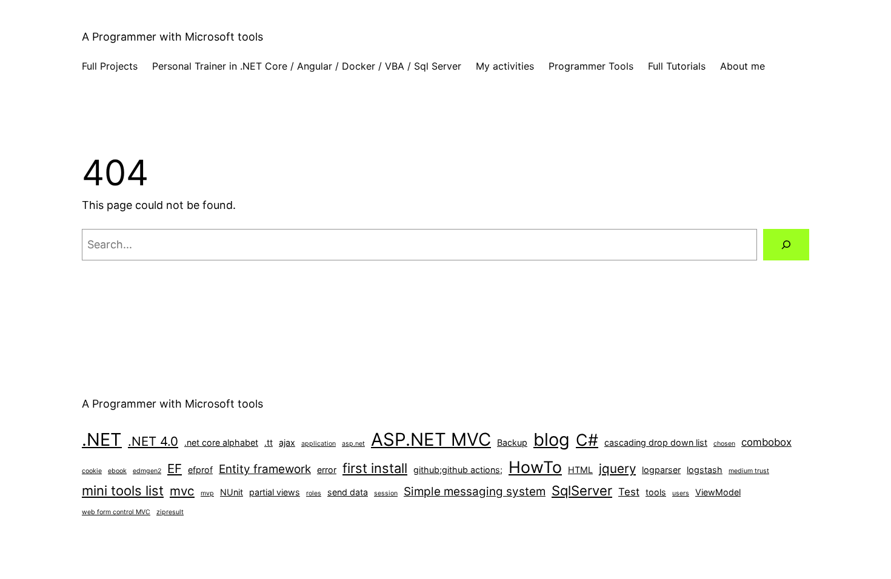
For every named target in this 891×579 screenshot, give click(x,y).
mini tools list (123, 490)
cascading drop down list (655, 442)
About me (742, 66)
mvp (207, 493)
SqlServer (582, 490)
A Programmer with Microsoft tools (172, 36)
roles (313, 493)
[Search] (786, 244)
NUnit (231, 492)
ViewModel (718, 492)
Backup (512, 442)
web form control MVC (116, 512)
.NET (102, 439)
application (318, 444)
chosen (724, 444)
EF (174, 468)
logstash (704, 470)
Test (628, 492)
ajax (287, 442)
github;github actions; (457, 470)
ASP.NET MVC (431, 439)
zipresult (170, 512)
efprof (200, 470)
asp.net (353, 444)
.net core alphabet (221, 442)
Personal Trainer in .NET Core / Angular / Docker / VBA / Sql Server (306, 66)
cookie (92, 471)
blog (551, 439)
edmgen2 (147, 471)
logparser (661, 470)
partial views (274, 492)
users (680, 493)
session (386, 493)
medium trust (749, 471)
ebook (117, 471)
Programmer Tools (591, 66)
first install (374, 468)
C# (587, 439)
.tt (268, 442)
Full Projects (110, 66)
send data (347, 492)
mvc (182, 490)
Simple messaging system (475, 491)
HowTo (535, 467)
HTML (580, 470)
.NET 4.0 (153, 441)
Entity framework (265, 469)
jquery (617, 468)
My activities (505, 66)
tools (656, 492)
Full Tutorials (677, 66)
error (326, 470)
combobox (766, 442)
